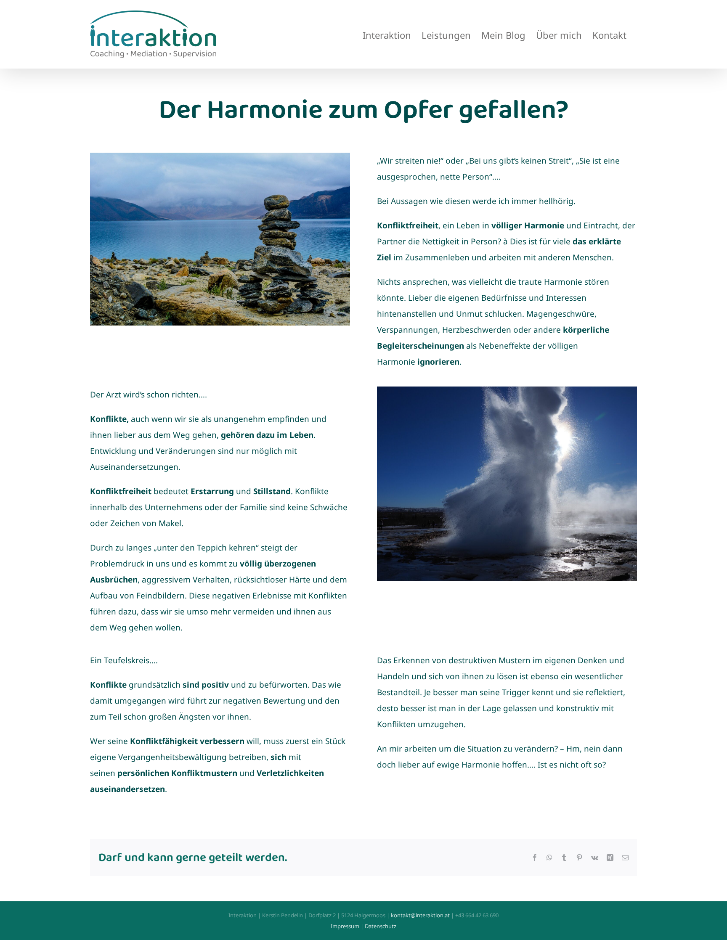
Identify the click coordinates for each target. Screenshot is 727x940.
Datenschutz (380, 926)
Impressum (345, 926)
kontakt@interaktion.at (420, 915)
